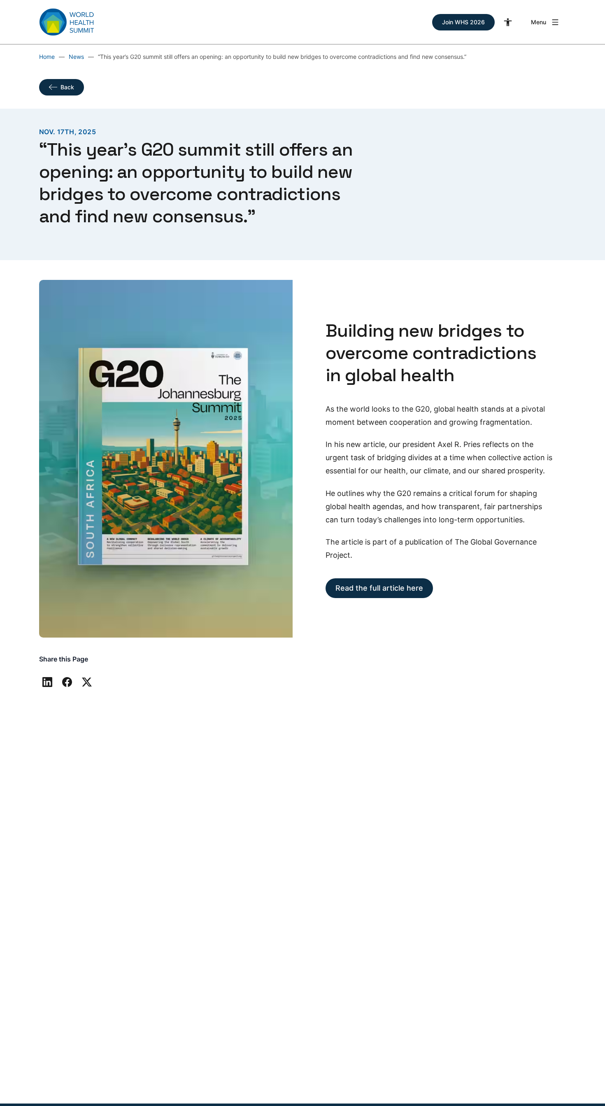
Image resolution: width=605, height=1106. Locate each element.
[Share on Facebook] (67, 682)
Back (67, 87)
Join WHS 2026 (463, 22)
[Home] (66, 22)
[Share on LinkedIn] (47, 682)
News (76, 56)
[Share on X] (87, 682)
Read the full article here (379, 588)
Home (47, 56)
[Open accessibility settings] (508, 22)
